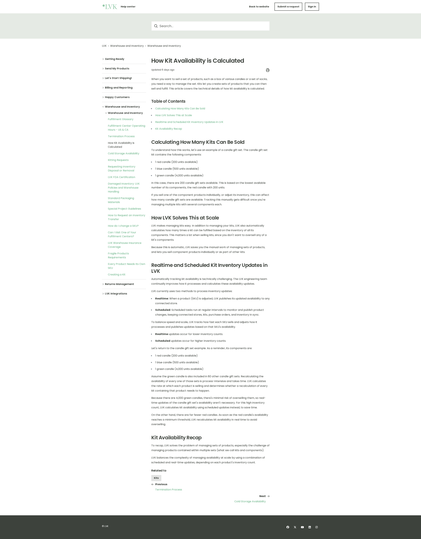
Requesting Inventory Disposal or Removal (121, 168)
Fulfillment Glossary (120, 119)
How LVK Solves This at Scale (173, 115)
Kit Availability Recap (168, 129)
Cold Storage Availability (123, 153)
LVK (104, 46)
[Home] (110, 7)
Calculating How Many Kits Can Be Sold (180, 108)
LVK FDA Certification (121, 177)
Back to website (259, 6)
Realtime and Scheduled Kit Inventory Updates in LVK (189, 122)
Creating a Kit (116, 274)
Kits (156, 478)
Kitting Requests (118, 160)
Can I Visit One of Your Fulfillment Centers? (122, 234)
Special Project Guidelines (124, 209)
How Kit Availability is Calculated (121, 145)
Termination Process (121, 136)
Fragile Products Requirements (118, 255)
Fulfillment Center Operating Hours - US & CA (126, 128)
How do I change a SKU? (123, 226)
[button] (124, 59)
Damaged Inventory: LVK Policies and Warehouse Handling (124, 187)
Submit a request (288, 6)
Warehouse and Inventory (127, 46)
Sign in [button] (312, 6)
